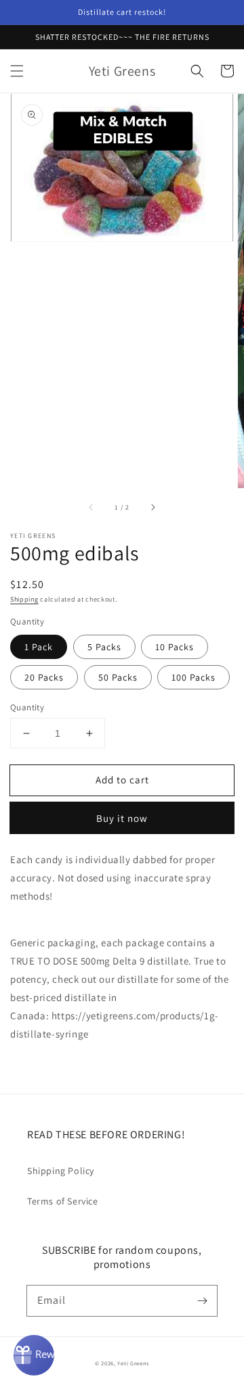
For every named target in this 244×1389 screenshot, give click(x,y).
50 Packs (118, 677)
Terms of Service (62, 1201)
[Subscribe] (202, 1300)
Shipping (24, 599)
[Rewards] (34, 1355)
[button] (17, 71)
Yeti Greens (133, 1363)
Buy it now (122, 818)
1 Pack (38, 647)
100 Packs (193, 677)
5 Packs (104, 647)
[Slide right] (152, 507)
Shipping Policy (60, 1171)
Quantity (27, 707)
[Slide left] (91, 507)
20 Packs (44, 677)
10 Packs (174, 647)
